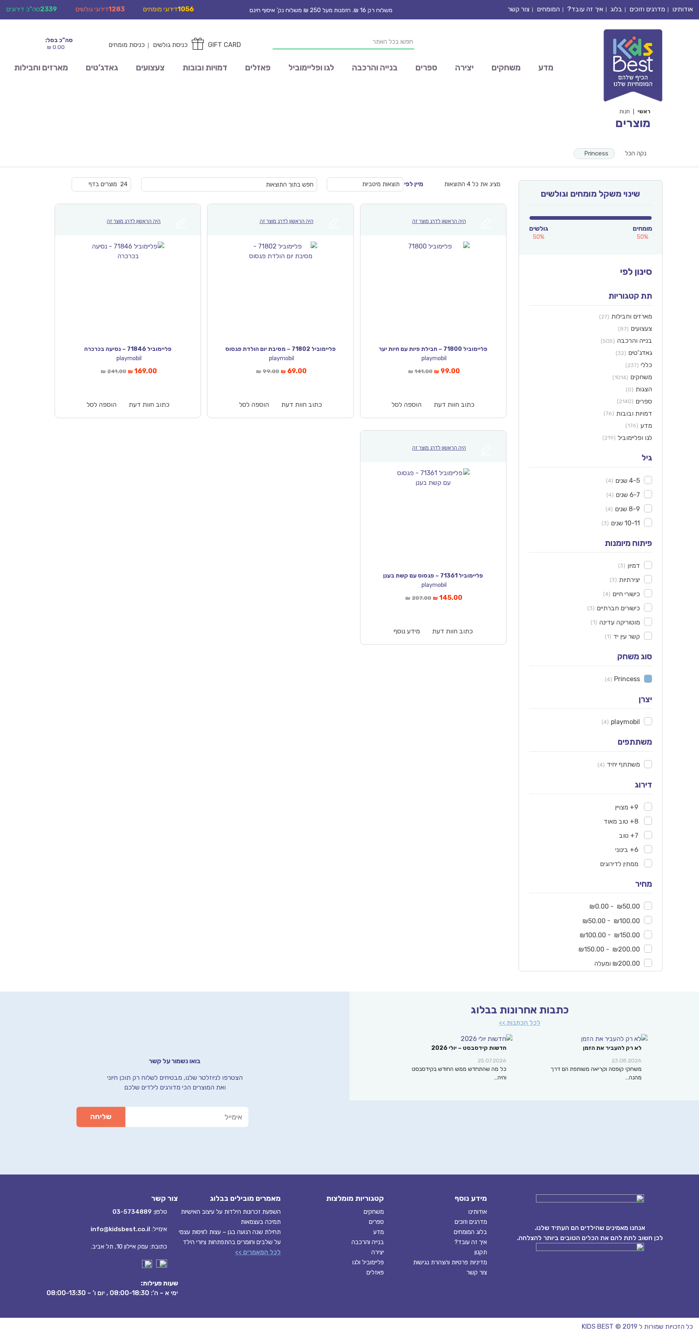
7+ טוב (629, 835)
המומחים (548, 9)
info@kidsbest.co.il (120, 1229)
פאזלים (258, 67)
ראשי (644, 111)
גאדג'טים (640, 353)
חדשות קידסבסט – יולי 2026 (468, 1048)
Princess (596, 153)
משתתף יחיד (623, 764)
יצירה (464, 67)
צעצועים (150, 67)
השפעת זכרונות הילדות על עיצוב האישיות (231, 1211)
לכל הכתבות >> (519, 1022)
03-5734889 (132, 1211)
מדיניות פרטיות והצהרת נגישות (450, 1262)
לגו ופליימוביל (311, 67)
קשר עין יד (626, 636)
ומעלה (617, 963)
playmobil (625, 722)
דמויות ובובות (204, 67)
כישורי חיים (626, 594)
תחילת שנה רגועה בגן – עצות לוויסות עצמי (230, 1232)
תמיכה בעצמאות (261, 1222)
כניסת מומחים (126, 45)
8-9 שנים (627, 509)
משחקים (506, 67)
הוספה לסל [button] (407, 404)
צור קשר (519, 9)
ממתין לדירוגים (620, 864)
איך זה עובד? (585, 9)
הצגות (643, 389)
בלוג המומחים (470, 1232)
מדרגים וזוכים (647, 9)
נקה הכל (635, 153)
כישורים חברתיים (618, 608)
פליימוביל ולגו (368, 1262)
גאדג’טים (102, 67)
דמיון (633, 565)
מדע (545, 67)
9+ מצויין (627, 807)
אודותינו (682, 9)
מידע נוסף (407, 631)
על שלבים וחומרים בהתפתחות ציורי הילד (232, 1242)
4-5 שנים (627, 480)
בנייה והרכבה (375, 67)
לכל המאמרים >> (258, 1252)
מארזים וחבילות (41, 67)
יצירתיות (629, 580)
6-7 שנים (628, 495)
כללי (646, 365)
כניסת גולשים (170, 45)
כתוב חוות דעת (454, 404)
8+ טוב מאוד (622, 821)
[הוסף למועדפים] (371, 246)
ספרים (426, 67)
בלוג (616, 9)
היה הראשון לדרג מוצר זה (439, 221)
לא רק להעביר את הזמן (612, 1048)
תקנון (480, 1252)
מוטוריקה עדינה (619, 622)
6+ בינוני (627, 850)
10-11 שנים (625, 523)
